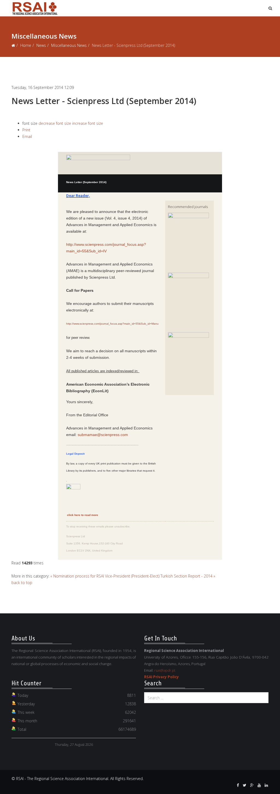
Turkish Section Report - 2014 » (188, 576)
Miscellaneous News (69, 45)
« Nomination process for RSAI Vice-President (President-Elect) (104, 576)
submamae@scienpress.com (103, 434)
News (41, 45)
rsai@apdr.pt (164, 670)
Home (25, 45)
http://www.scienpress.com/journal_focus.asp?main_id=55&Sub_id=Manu (112, 323)
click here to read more (82, 514)
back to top (21, 582)
